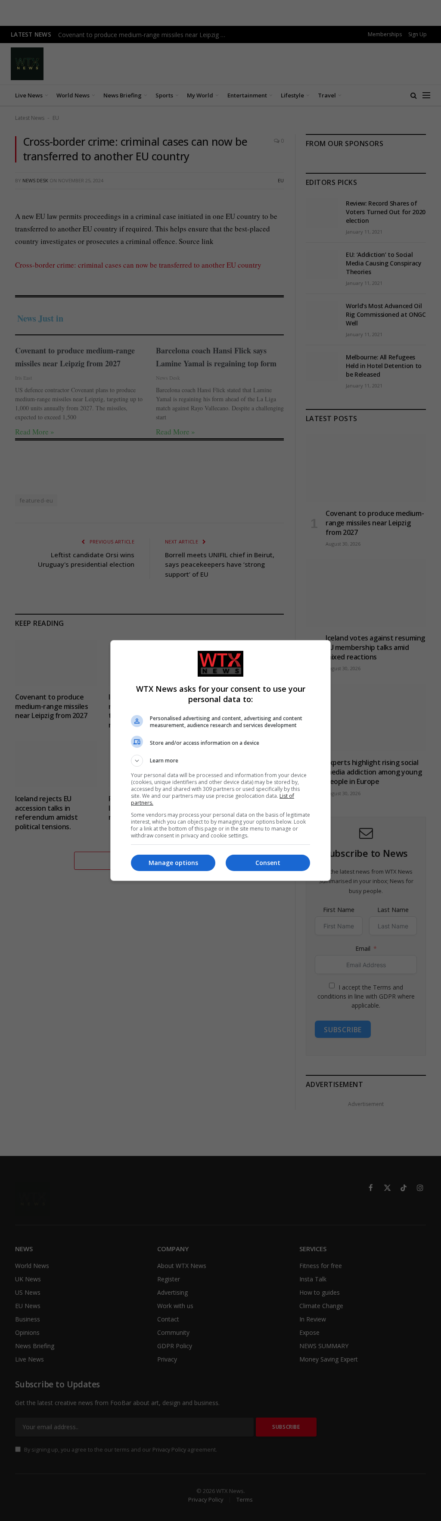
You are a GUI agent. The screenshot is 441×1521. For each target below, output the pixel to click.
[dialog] (220, 760)
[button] (220, 761)
